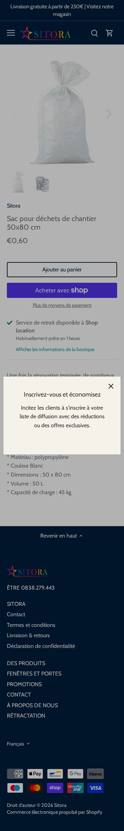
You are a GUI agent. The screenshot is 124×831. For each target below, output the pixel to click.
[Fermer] (110, 386)
